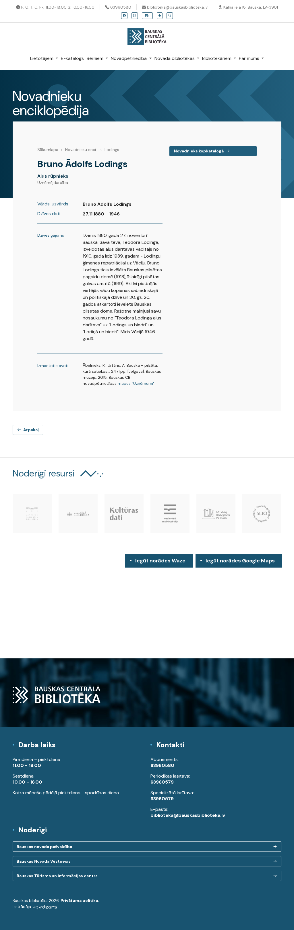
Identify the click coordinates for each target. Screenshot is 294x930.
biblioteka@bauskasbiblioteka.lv (177, 7)
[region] (147, 606)
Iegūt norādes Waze (160, 560)
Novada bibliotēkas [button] (175, 58)
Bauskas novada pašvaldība (44, 846)
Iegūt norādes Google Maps (240, 562)
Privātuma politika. (80, 900)
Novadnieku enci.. (81, 149)
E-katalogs (72, 58)
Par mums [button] (249, 58)
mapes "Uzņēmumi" (136, 383)
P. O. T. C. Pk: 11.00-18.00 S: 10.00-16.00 (57, 7)
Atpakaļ (30, 429)
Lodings (112, 149)
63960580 (120, 7)
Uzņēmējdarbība (52, 182)
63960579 (162, 782)
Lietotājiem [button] (42, 58)
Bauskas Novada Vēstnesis (44, 861)
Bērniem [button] (96, 58)
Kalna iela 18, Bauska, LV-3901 (250, 7)
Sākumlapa (47, 149)
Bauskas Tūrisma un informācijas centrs (57, 875)
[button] (160, 15)
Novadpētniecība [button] (129, 58)
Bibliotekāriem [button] (217, 58)
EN (147, 15)
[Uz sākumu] (147, 34)
